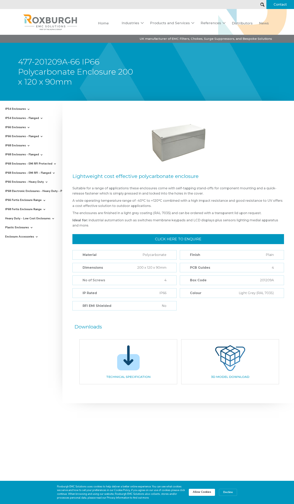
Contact (280, 4)
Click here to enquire (178, 239)
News (264, 23)
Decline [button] (228, 492)
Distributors (242, 23)
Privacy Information (118, 498)
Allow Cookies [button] (202, 492)
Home (103, 23)
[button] (133, 23)
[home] (50, 22)
